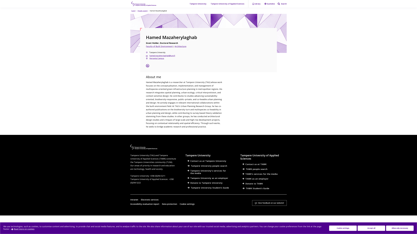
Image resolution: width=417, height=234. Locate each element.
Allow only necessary (400, 228)
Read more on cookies (24, 229)
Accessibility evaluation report (144, 204)
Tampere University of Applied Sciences (227, 4)
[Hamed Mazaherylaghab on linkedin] (147, 66)
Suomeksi (271, 4)
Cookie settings (187, 204)
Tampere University (198, 4)
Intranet (134, 199)
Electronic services (150, 199)
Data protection (169, 204)
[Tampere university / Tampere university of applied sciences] (143, 4)
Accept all (371, 228)
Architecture (180, 46)
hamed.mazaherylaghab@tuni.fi (162, 55)
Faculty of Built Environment (159, 46)
